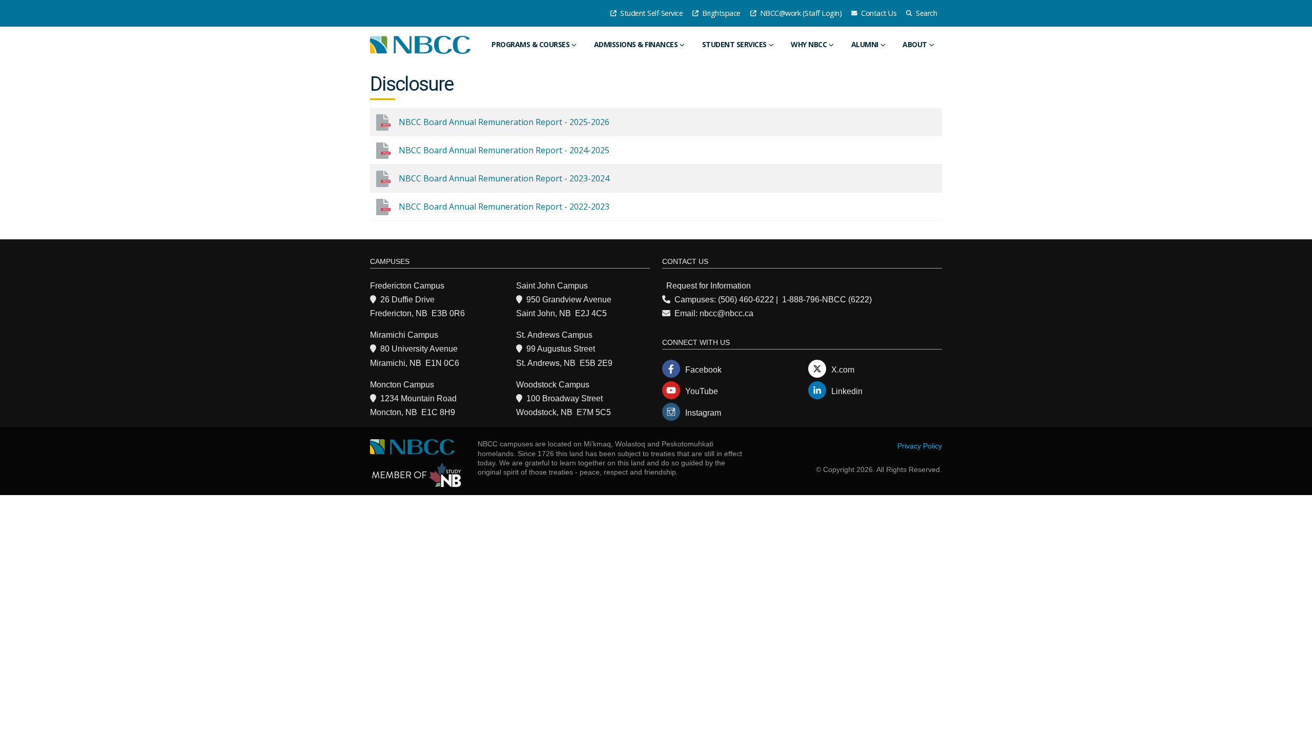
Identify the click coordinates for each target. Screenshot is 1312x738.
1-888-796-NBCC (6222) (827, 299)
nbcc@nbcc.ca (726, 313)
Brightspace (721, 13)
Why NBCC (809, 44)
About (915, 44)
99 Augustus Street (560, 348)
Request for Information (708, 285)
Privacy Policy (919, 446)
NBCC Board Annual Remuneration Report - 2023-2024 (504, 178)
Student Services (734, 44)
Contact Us (878, 13)
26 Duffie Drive (407, 299)
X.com (842, 369)
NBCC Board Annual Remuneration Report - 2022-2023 (504, 206)
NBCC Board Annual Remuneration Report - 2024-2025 (504, 150)
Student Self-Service (651, 13)
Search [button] (925, 13)
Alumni (864, 44)
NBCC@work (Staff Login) (800, 13)
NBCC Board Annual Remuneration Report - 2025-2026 (504, 122)
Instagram (703, 412)
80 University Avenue (419, 348)
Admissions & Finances (636, 44)
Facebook (703, 369)
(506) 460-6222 (746, 299)
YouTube (701, 391)
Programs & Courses (530, 44)
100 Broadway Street (564, 398)
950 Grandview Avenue (568, 299)
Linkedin (847, 391)
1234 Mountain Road (418, 398)
